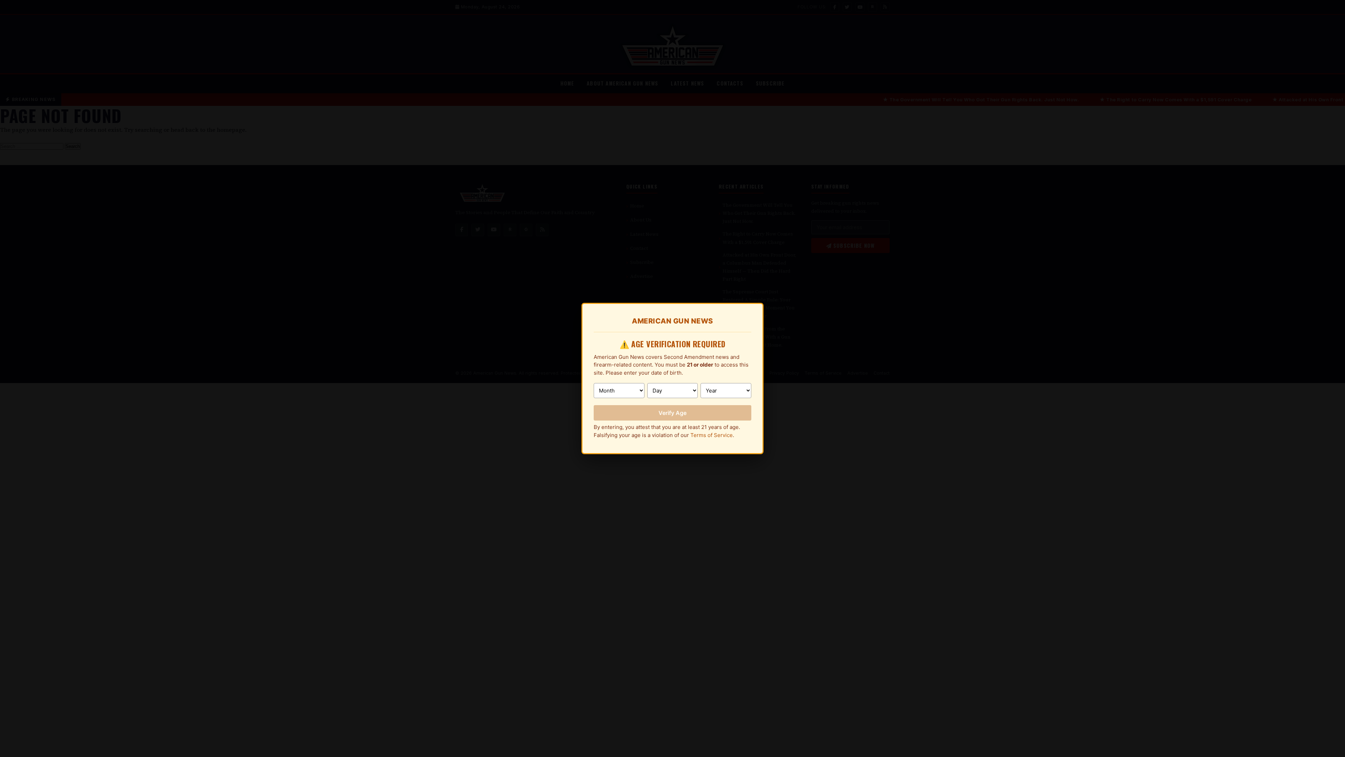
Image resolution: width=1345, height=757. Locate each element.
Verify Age (672, 412)
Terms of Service (711, 435)
